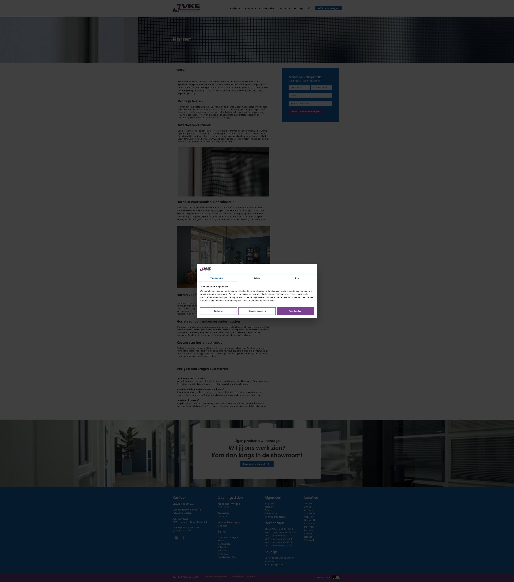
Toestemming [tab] (216, 278)
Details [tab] (257, 278)
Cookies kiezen (255, 311)
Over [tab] (297, 278)
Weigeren (218, 311)
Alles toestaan (295, 311)
